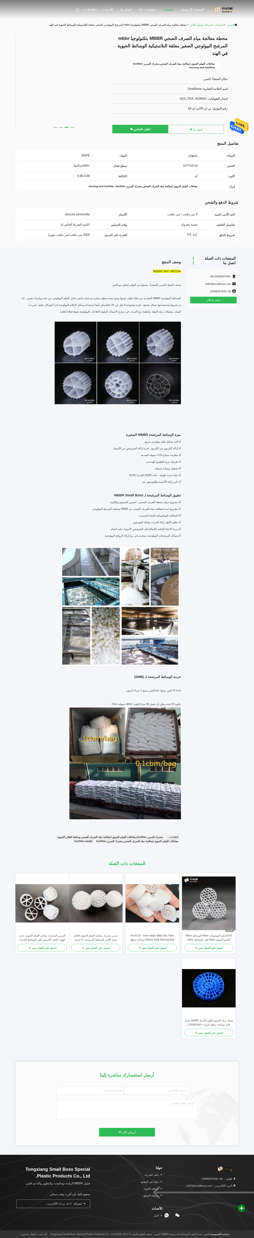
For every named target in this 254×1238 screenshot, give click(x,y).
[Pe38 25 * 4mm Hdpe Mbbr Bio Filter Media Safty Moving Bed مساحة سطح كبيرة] (152, 903)
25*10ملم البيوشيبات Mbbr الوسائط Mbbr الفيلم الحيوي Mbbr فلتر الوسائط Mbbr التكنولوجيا (209, 938)
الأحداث (107, 9)
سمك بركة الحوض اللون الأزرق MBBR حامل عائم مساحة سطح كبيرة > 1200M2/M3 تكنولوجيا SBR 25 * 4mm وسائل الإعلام (208, 1023)
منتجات (169, 9)
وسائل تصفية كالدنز (200, 24)
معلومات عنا (147, 9)
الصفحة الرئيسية (192, 9)
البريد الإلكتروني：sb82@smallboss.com (209, 1185)
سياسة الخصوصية (220, 1234)
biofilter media (83, 841)
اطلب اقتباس (141, 129)
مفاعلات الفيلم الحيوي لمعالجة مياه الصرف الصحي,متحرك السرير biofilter (137, 841)
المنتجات (219, 24)
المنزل (230, 24)
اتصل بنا (126, 9)
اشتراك (78, 1203)
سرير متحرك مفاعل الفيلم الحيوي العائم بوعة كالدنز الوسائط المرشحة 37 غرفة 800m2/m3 (96, 938)
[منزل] (223, 9)
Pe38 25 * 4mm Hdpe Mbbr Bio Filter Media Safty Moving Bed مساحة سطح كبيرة (152, 938)
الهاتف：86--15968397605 (217, 1178)
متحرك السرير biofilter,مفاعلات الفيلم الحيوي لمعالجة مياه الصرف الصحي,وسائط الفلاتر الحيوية (110, 837)
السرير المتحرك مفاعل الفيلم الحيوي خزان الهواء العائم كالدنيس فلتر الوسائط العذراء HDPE (42, 938)
